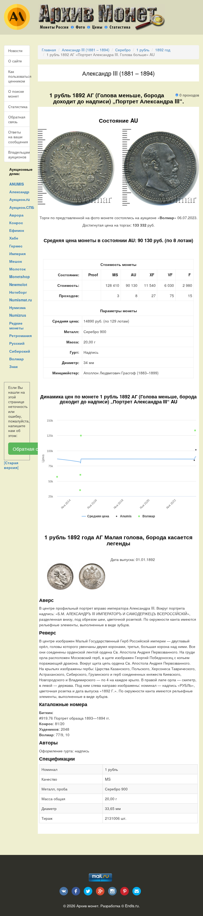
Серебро (123, 49)
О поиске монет (16, 94)
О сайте (15, 60)
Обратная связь (16, 119)
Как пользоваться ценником (19, 76)
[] (11, 465)
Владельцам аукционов (19, 154)
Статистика (17, 106)
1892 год (162, 49)
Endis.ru (132, 905)
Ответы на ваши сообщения (18, 136)
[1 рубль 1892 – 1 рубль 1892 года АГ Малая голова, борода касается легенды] (60, 576)
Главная (49, 49)
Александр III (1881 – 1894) (85, 49)
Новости (15, 50)
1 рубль (142, 49)
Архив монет (87, 905)
